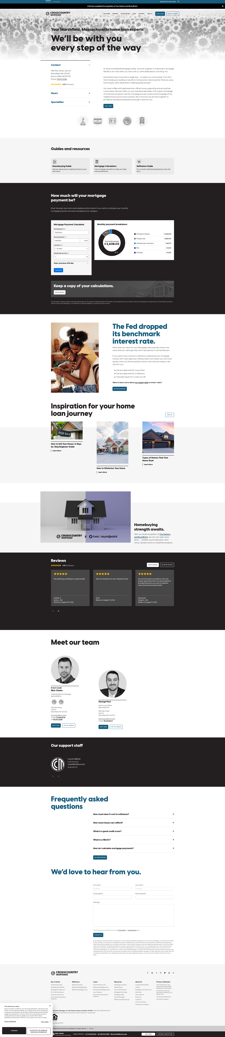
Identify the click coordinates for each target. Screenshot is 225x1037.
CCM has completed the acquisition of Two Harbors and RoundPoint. (112, 6)
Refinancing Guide (77, 985)
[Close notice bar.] (223, 6)
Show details (44, 1022)
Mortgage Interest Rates (57, 987)
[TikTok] (173, 972)
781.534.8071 (108, 721)
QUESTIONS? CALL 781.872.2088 (168, 1)
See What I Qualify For (165, 1034)
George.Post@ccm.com (107, 719)
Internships (138, 992)
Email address (98, 893)
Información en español (142, 1004)
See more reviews (167, 564)
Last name (139, 885)
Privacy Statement (10, 1021)
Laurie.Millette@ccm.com (76, 764)
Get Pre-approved (120, 388)
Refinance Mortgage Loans (79, 989)
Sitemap (91, 1028)
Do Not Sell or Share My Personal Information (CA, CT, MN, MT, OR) (164, 992)
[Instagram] (160, 972)
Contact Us (138, 999)
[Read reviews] (56, 84)
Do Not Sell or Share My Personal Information (38, 1031)
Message (96, 902)
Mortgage (48, 1)
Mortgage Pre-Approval (58, 989)
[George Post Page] (113, 684)
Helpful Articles (118, 987)
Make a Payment (173, 13)
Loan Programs (97, 992)
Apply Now (160, 13)
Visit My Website (68, 725)
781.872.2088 (62, 79)
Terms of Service (132, 930)
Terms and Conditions (162, 999)
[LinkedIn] (152, 972)
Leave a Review (153, 564)
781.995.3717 (73, 767)
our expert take (141, 382)
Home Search (56, 1)
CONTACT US (98, 935)
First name (97, 885)
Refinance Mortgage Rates (79, 987)
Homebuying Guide (56, 985)
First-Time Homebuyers (57, 992)
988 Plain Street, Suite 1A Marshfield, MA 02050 (61, 72)
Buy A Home (107, 13)
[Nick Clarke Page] (65, 670)
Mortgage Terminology (120, 992)
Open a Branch (139, 994)
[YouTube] (165, 972)
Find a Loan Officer (140, 1002)
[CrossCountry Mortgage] (58, 14)
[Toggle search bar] (178, 2)
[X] (156, 972)
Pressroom (138, 997)
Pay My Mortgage (119, 997)
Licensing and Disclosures (163, 996)
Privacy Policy (122, 930)
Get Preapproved (100, 857)
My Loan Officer (125, 13)
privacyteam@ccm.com (104, 953)
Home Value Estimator (120, 989)
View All (169, 414)
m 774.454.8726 (90, 1034)
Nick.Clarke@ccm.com (58, 715)
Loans (134, 13)
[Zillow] (169, 972)
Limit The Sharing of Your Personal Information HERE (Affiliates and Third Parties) (163, 986)
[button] (70, 65)
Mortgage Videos (119, 994)
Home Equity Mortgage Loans (101, 989)
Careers (137, 987)
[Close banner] (50, 1005)
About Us (149, 13)
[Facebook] (148, 972)
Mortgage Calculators (120, 985)
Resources (141, 13)
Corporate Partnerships (142, 985)
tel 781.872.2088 (103, 1034)
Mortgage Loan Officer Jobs (143, 989)
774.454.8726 (60, 717)
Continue (14, 1030)
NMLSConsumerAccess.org (121, 999)
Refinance (115, 13)
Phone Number (140, 893)
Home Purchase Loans (57, 994)
